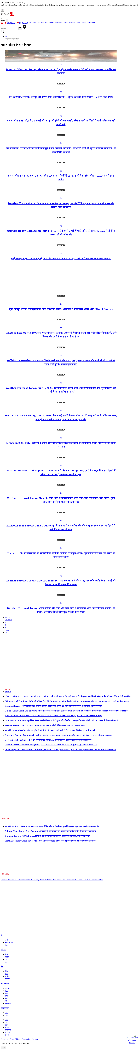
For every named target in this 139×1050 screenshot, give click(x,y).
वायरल (65, 23)
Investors (35, 1039)
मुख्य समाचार (91, 23)
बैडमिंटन (7, 979)
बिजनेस (84, 23)
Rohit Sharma (61, 880)
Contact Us (26, 1039)
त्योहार (6, 998)
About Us (4, 1039)
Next (7, 630)
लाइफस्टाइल (58, 23)
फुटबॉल (7, 976)
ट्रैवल (6, 991)
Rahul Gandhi (87, 880)
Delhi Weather (50, 880)
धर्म (6, 1001)
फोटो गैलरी (72, 23)
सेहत (6, 996)
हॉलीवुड (7, 957)
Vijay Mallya (40, 880)
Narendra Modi (29, 880)
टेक (38, 23)
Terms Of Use (15, 1039)
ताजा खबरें (7, 689)
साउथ (6, 962)
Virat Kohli (71, 880)
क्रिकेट (6, 971)
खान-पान (7, 988)
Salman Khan (98, 880)
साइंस (6, 1015)
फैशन (6, 993)
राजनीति (7, 940)
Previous (8, 620)
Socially (23, 23)
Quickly (11, 23)
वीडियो (78, 23)
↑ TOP (3, 1048)
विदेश (34, 23)
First (7, 617)
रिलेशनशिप (8, 1004)
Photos (7, 1032)
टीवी (6, 960)
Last (7, 633)
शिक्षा (6, 945)
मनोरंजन (51, 23)
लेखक (6, 1013)
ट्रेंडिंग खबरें (8, 692)
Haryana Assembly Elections (12, 880)
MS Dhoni (78, 880)
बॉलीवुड (7, 954)
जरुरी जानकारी (9, 943)
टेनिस (6, 974)
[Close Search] (24, 27)
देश (30, 23)
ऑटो (42, 23)
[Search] (1, 18)
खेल (46, 23)
